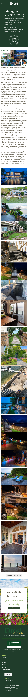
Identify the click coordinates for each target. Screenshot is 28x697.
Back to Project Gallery (14, 575)
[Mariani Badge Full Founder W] (14, 644)
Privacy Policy (6, 667)
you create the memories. (14, 602)
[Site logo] (14, 3)
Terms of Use (6, 669)
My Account (5, 664)
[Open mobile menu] (1, 3)
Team (4, 657)
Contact (4, 662)
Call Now (8, 674)
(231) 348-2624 (8, 680)
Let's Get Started (14, 608)
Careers (4, 660)
